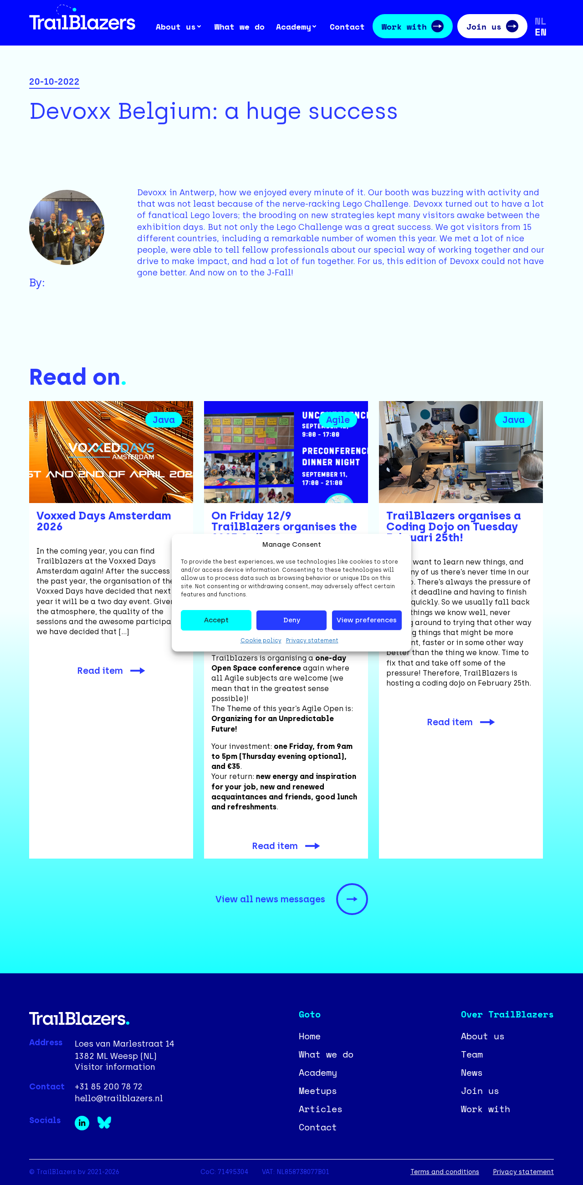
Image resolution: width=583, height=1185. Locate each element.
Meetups (318, 1090)
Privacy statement (312, 640)
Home (310, 1036)
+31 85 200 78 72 (109, 1087)
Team (472, 1054)
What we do (240, 26)
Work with (404, 26)
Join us (483, 26)
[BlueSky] (107, 1128)
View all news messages (270, 899)
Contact (347, 26)
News (472, 1072)
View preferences (367, 620)
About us (483, 1036)
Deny (291, 620)
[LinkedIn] (86, 1128)
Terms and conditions (444, 1172)
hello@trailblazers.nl (119, 1099)
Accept (216, 620)
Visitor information (115, 1067)
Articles (321, 1108)
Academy (318, 1072)
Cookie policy (260, 640)
